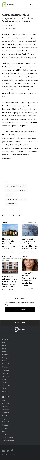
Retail (11, 222)
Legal (4, 419)
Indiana (25, 256)
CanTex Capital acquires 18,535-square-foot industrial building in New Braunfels (30, 244)
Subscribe (20, 309)
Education (5, 403)
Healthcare (6, 409)
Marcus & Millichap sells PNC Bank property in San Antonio (8, 244)
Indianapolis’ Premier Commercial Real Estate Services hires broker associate (29, 279)
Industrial (32, 222)
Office (4, 428)
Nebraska (5, 376)
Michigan (6, 256)
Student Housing (8, 440)
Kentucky (5, 355)
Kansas (4, 352)
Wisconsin (15, 258)
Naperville (11, 203)
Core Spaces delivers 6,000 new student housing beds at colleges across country (9, 281)
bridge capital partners (16, 190)
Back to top (20, 323)
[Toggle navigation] (37, 4)
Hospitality (6, 413)
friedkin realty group (16, 199)
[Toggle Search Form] (31, 5)
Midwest (6, 258)
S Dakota (5, 382)
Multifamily (6, 422)
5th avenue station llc (16, 186)
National (5, 373)
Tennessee (6, 385)
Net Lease (5, 425)
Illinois (4, 342)
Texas (4, 222)
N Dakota (5, 370)
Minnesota (6, 364)
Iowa (4, 348)
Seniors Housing (8, 437)
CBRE (4, 34)
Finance (5, 406)
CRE (31, 256)
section (4, 434)
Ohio (4, 379)
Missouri (5, 367)
